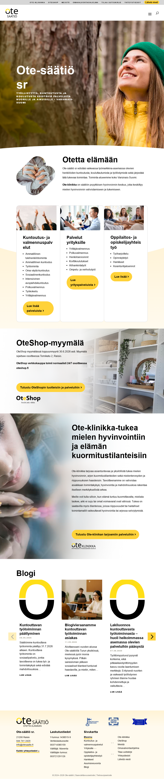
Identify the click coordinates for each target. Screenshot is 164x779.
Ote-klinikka (37, 2)
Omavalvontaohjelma (85, 2)
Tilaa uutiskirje (111, 2)
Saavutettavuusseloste (85, 775)
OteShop (53, 2)
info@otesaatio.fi (24, 744)
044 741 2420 (23, 741)
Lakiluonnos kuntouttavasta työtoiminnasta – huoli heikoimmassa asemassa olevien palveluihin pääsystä (127, 635)
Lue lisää (26, 675)
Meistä (66, 2)
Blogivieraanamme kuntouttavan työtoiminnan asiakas (80, 631)
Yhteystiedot (133, 2)
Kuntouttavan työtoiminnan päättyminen (31, 629)
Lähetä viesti (151, 2)
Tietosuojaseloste (104, 775)
